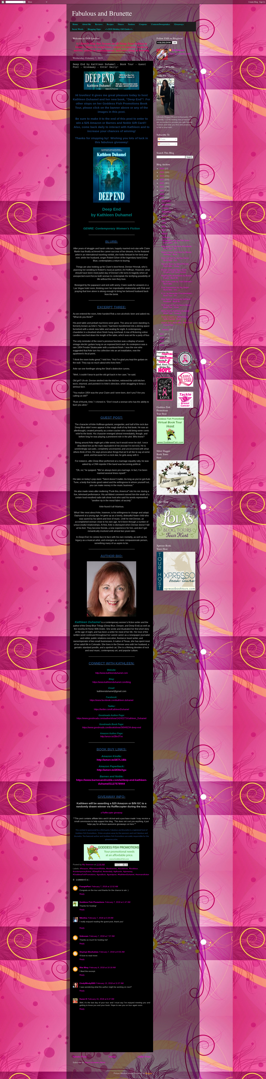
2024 (162, 176)
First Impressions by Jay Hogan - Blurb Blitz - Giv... (175, 288)
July (164, 219)
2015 (162, 341)
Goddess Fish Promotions (92, 902)
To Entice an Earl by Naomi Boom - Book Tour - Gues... (176, 306)
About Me (86, 24)
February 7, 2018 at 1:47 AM (117, 902)
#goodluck (101, 874)
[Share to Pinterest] (126, 864)
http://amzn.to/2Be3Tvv (111, 736)
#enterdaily (107, 871)
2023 (162, 180)
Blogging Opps (94, 29)
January (165, 330)
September (167, 212)
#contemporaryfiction (82, 871)
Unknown (84, 936)
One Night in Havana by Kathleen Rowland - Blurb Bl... (175, 300)
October (165, 208)
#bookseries (111, 869)
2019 (162, 194)
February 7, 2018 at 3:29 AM (100, 918)
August (165, 216)
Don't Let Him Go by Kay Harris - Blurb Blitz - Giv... (175, 259)
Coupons (143, 24)
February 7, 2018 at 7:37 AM (102, 936)
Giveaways (179, 24)
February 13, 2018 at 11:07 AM (110, 983)
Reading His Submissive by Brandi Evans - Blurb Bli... (176, 277)
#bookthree (123, 869)
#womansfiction (142, 874)
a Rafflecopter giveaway (111, 813)
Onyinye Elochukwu (89, 952)
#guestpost (112, 874)
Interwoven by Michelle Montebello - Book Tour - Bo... (177, 247)
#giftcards (117, 871)
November (167, 205)
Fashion (131, 24)
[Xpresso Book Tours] (176, 590)
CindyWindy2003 (87, 983)
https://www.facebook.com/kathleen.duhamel (111, 700)
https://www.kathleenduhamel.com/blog (111, 682)
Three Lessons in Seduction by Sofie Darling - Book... (174, 318)
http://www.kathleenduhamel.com (111, 673)
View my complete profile (180, 54)
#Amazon (84, 869)
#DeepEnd (97, 871)
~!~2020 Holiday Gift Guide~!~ (119, 29)
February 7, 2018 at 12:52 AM (105, 887)
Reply (82, 894)
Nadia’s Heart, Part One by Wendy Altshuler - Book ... (176, 253)
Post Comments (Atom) (95, 1062)
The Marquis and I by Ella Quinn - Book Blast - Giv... (176, 241)
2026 (162, 169)
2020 (162, 190)
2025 (162, 172)
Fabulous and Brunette (102, 13)
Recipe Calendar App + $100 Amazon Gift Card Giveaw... (174, 271)
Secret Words (77, 29)
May (164, 226)
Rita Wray (84, 967)
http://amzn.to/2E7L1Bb (111, 759)
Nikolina (83, 918)
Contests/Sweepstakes (160, 24)
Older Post (144, 1056)
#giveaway (127, 871)
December (167, 201)
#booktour (133, 869)
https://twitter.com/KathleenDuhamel (111, 709)
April (164, 230)
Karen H (83, 999)
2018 (162, 198)
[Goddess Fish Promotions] (170, 444)
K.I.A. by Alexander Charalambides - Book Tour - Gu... (177, 294)
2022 (162, 183)
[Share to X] (121, 864)
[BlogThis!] (118, 864)
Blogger (148, 1073)
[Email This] (116, 864)
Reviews (99, 24)
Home (75, 24)
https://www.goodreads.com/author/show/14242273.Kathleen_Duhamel (111, 718)
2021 (162, 187)
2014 (162, 345)
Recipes (110, 24)
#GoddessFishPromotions (84, 874)
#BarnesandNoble (97, 869)
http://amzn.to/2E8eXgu (111, 769)
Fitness (121, 24)
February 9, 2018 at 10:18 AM (102, 967)
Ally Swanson (178, 50)
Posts (162, 139)
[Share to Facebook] (123, 864)
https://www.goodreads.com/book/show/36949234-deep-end (111, 727)
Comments (165, 144)
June (164, 223)
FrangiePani (85, 887)
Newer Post (80, 1056)
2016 (162, 338)
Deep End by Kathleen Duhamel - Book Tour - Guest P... (176, 312)
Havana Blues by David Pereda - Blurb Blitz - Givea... (175, 265)
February (166, 237)
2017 (162, 334)
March (165, 234)
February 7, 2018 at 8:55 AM (112, 952)
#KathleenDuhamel (126, 874)
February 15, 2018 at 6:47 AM (101, 999)
